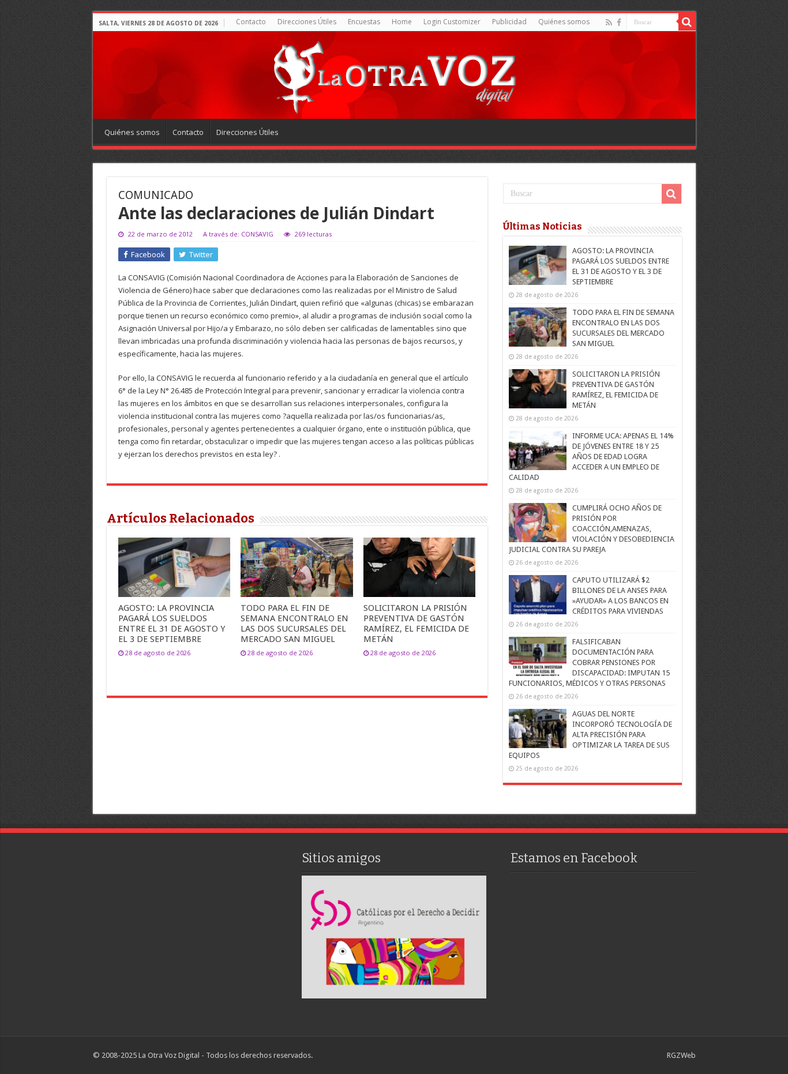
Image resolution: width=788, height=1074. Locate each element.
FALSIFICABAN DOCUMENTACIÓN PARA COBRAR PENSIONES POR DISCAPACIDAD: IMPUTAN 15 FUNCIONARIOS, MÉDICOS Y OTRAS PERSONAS (589, 662)
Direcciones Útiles (306, 22)
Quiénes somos (564, 22)
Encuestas (364, 22)
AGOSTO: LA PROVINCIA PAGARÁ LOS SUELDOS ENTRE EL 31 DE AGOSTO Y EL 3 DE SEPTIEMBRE (171, 623)
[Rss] (609, 22)
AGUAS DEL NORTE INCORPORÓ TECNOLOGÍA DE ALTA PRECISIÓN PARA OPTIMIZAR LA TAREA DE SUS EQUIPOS (590, 734)
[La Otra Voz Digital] (394, 74)
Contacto (251, 22)
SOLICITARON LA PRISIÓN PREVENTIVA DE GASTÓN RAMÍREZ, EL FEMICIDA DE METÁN (416, 623)
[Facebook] (619, 22)
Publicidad (509, 22)
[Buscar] (687, 22)
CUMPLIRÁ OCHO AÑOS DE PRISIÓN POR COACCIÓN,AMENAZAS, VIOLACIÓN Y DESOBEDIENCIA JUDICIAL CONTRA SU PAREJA (591, 529)
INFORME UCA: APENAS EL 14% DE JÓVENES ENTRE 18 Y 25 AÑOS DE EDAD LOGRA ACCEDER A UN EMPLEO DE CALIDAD (591, 456)
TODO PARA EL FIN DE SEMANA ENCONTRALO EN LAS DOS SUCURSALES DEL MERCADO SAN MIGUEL (294, 623)
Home (402, 22)
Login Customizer (452, 22)
